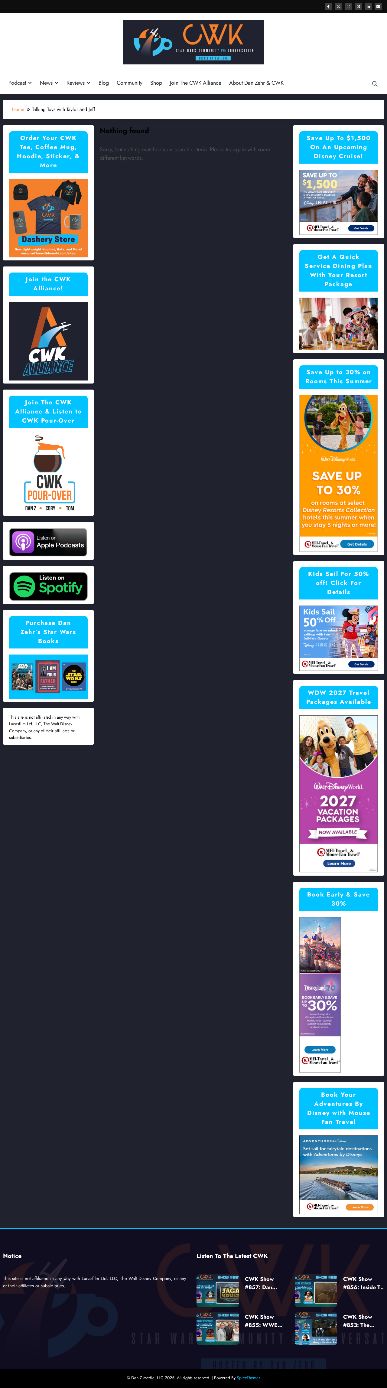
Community (129, 83)
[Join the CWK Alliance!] (48, 340)
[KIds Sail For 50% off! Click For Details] (338, 637)
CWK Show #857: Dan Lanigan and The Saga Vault (265, 1283)
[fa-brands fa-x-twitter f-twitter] (338, 6)
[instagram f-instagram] (348, 6)
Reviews (76, 83)
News (46, 83)
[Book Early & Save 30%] (320, 994)
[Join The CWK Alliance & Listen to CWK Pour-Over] (48, 472)
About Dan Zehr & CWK (256, 83)
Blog (104, 83)
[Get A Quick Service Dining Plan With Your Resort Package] (338, 323)
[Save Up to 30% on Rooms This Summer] (338, 472)
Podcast (17, 83)
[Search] (374, 84)
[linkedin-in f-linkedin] (368, 6)
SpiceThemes (248, 1378)
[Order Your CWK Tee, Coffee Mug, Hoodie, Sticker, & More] (48, 217)
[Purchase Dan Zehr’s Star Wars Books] (48, 676)
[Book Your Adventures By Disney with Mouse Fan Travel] (338, 1174)
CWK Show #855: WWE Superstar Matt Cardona (263, 1321)
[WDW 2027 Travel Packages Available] (338, 793)
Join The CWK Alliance (195, 83)
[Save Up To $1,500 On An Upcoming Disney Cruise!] (338, 201)
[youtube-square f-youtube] (358, 6)
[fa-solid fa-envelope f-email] (378, 6)
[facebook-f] (328, 6)
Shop (156, 83)
